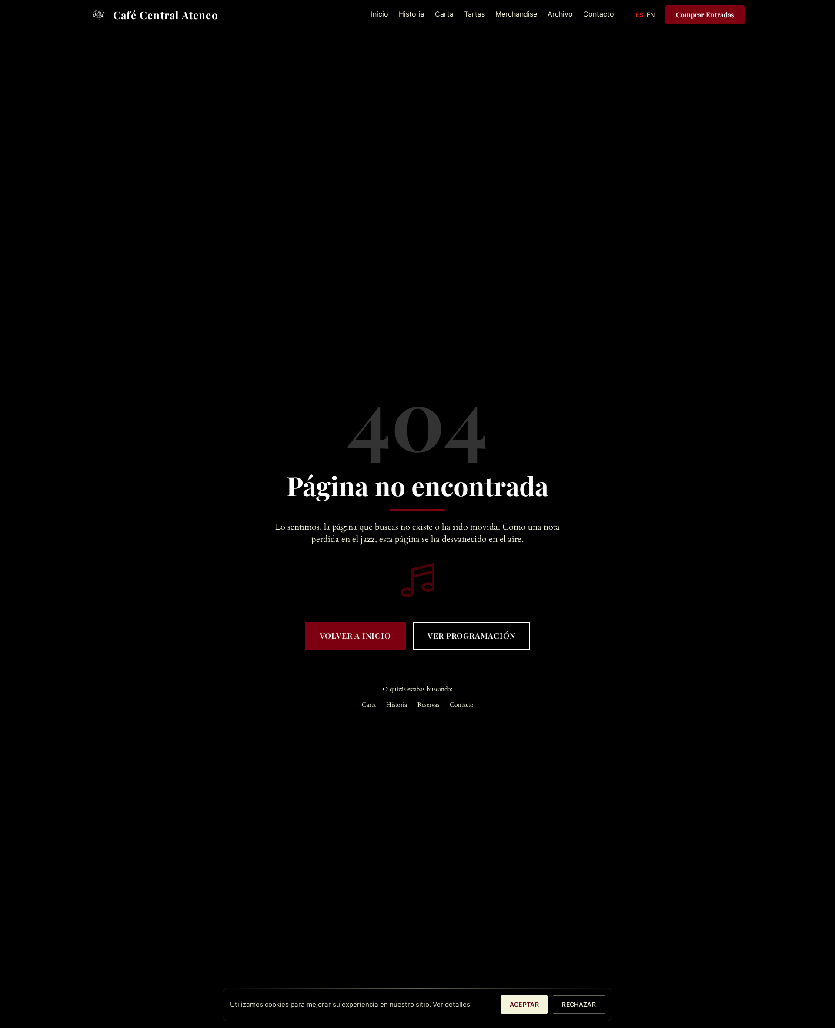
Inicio (379, 14)
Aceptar (524, 1004)
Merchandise (516, 14)
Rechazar (579, 1004)
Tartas (474, 14)
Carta (444, 14)
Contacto (598, 14)
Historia (411, 14)
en (651, 14)
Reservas (428, 705)
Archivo (560, 14)
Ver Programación (471, 636)
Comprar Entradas (705, 14)
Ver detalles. (452, 1004)
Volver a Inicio (355, 636)
